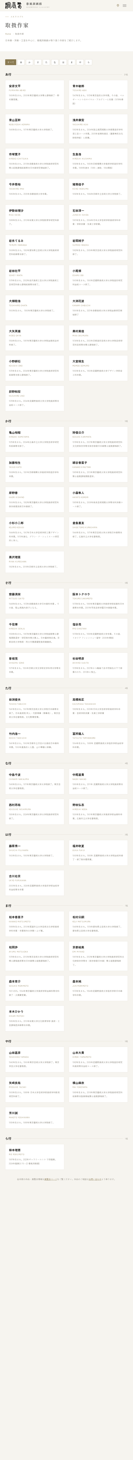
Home (8, 33)
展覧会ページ (50, 1179)
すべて (10, 62)
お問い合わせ (95, 1179)
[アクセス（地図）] (118, 5)
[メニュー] (124, 5)
